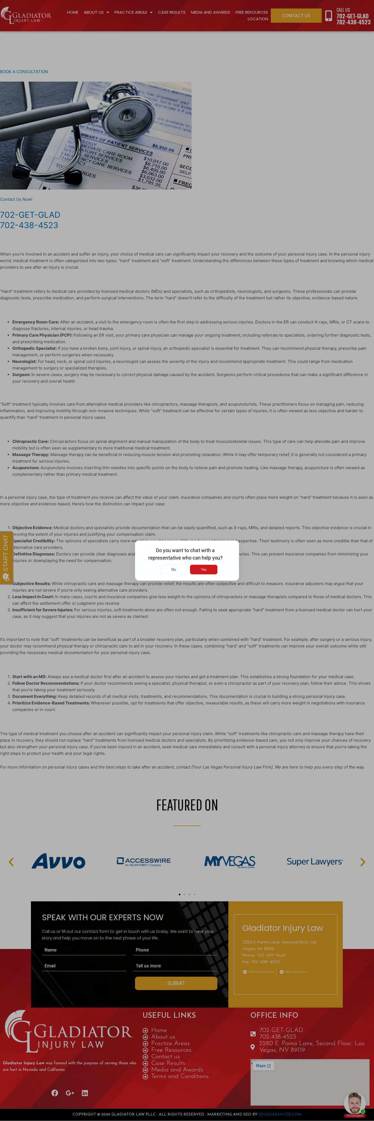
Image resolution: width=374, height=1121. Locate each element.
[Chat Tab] (187, 560)
